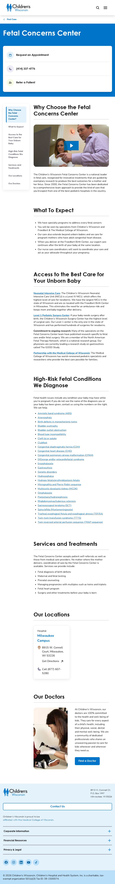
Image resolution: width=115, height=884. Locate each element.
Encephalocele (45, 463)
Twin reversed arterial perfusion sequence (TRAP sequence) (70, 522)
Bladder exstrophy (48, 426)
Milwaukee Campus (45, 638)
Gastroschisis (45, 467)
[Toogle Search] (97, 7)
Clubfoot (42, 442)
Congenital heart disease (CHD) (55, 451)
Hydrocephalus (46, 476)
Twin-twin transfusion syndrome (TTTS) (59, 518)
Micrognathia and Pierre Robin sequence (59, 484)
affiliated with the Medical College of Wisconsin (28, 819)
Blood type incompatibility (52, 434)
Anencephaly (45, 417)
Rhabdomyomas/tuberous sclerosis (57, 501)
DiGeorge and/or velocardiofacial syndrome (61, 459)
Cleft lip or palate (47, 438)
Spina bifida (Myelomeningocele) (55, 509)
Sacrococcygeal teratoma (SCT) (54, 505)
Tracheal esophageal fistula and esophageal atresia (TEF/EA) (70, 513)
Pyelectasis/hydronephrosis (53, 497)
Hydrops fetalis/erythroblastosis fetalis (59, 480)
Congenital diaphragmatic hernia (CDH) (59, 446)
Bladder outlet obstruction (52, 430)
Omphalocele (45, 493)
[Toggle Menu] (105, 7)
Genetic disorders (47, 472)
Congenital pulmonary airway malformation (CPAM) (65, 455)
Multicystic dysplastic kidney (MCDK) (58, 488)
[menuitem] (16, 115)
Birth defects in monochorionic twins (57, 421)
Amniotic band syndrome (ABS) (55, 413)
